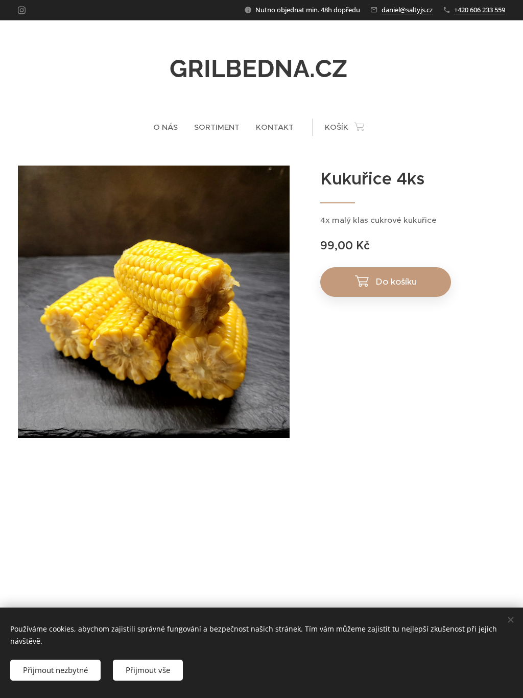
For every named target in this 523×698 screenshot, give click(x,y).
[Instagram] (21, 10)
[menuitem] (169, 127)
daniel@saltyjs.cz (407, 9)
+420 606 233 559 (479, 9)
